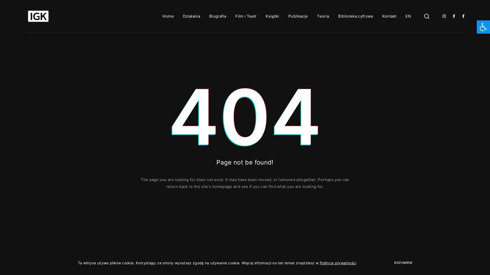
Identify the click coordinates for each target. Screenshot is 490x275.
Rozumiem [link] (403, 263)
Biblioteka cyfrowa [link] (355, 16)
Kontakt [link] (389, 16)
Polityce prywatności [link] (338, 263)
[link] (483, 27)
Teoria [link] (323, 16)
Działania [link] (191, 16)
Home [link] (168, 16)
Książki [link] (272, 16)
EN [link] (408, 16)
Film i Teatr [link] (245, 16)
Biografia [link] (217, 16)
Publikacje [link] (298, 16)
